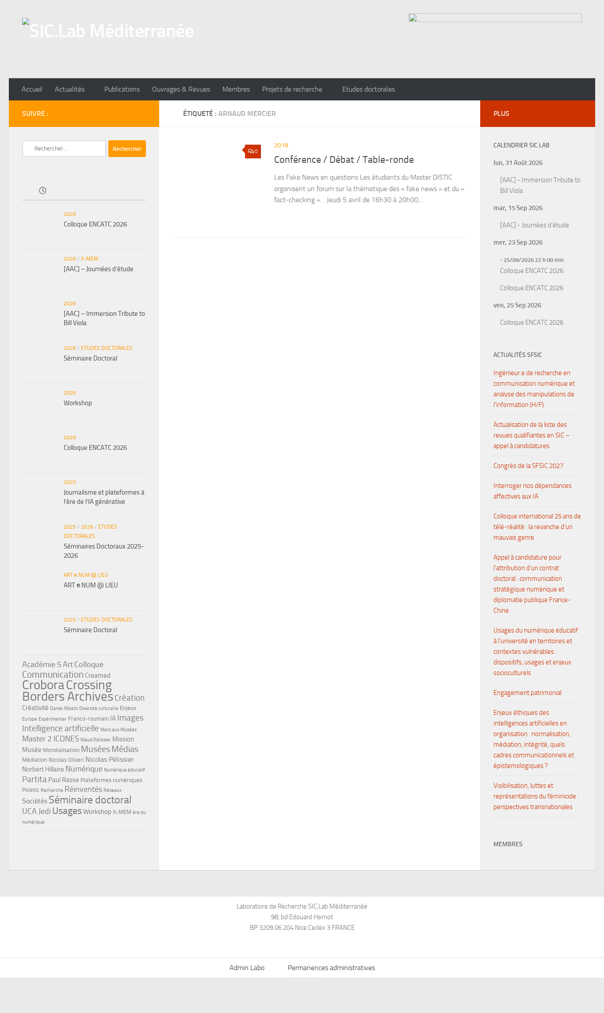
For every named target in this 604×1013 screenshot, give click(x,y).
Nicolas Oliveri (66, 759)
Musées (95, 749)
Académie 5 (41, 664)
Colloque (88, 664)
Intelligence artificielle (60, 728)
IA (113, 718)
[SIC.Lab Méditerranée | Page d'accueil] (108, 39)
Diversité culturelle (99, 708)
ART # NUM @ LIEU (86, 575)
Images (130, 718)
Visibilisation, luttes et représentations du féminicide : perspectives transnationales (536, 796)
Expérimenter (52, 719)
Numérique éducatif (124, 770)
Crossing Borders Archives (67, 690)
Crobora (43, 684)
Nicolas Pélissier (109, 759)
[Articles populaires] (83, 191)
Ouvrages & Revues (181, 89)
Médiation (34, 759)
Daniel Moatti (64, 708)
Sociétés (34, 801)
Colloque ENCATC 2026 (95, 224)
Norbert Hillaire (43, 769)
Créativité (35, 708)
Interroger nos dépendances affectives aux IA (532, 491)
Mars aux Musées (118, 730)
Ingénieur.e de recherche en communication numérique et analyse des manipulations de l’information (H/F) (534, 389)
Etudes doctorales (368, 89)
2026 (70, 214)
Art (68, 664)
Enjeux (128, 708)
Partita (34, 779)
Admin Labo (246, 967)
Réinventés (83, 789)
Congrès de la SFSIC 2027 (528, 466)
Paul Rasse (63, 780)
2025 (70, 482)
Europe (29, 719)
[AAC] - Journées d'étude (534, 225)
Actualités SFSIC (517, 355)
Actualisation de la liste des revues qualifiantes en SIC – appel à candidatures (531, 435)
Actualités (69, 89)
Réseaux (112, 790)
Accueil (32, 89)
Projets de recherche (292, 89)
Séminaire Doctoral (90, 358)
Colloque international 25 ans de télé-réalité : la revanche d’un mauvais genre (537, 526)
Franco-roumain (88, 718)
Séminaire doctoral (90, 799)
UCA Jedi (36, 811)
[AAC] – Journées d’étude (99, 269)
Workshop (78, 403)
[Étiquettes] (125, 191)
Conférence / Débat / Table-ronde (344, 159)
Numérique (84, 769)
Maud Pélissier (95, 740)
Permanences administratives (331, 967)
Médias (124, 749)
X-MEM (89, 259)
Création (130, 698)
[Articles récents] (42, 191)
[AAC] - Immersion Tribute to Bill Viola (540, 185)
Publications (122, 89)
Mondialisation (61, 750)
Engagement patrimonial (527, 693)
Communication (53, 674)
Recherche (52, 790)
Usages (67, 811)
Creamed (98, 675)
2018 (281, 145)
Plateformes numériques (111, 780)
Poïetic (30, 790)
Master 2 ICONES (50, 739)
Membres (236, 89)
